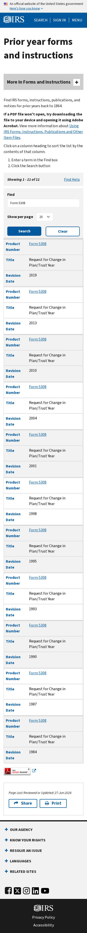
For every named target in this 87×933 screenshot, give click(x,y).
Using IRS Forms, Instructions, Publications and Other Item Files (43, 131)
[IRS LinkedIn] (35, 889)
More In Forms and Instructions (39, 82)
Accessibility (43, 925)
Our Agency (21, 829)
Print (56, 803)
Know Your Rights (27, 840)
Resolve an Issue (26, 850)
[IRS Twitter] (17, 889)
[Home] (13, 18)
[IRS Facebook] (8, 889)
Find (10, 194)
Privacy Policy (43, 917)
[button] (59, 20)
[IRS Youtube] (45, 889)
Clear (62, 231)
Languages (20, 861)
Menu (77, 20)
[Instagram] (26, 889)
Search (41, 20)
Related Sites (23, 871)
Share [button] (26, 803)
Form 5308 (37, 243)
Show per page (20, 216)
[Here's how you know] (43, 6)
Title (10, 259)
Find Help (72, 179)
